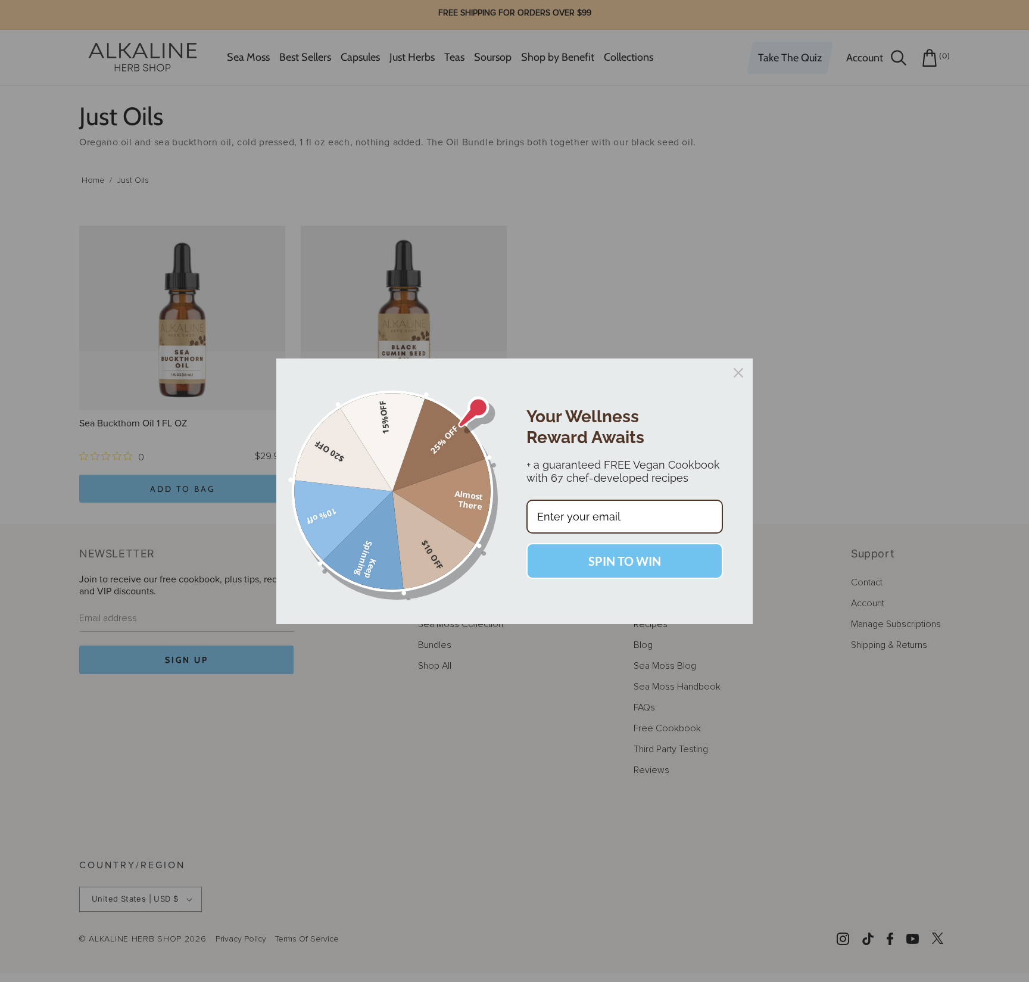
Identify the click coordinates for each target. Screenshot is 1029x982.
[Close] (738, 372)
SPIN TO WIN (624, 561)
